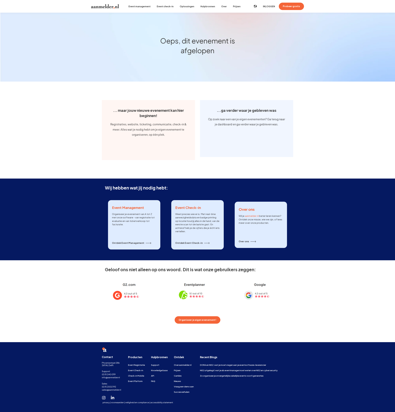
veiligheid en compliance (137, 402)
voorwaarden (117, 402)
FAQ (153, 381)
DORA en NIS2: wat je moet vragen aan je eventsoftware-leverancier (233, 365)
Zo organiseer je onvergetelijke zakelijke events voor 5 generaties (232, 375)
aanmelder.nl (252, 215)
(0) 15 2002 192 (109, 386)
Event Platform (135, 381)
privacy (106, 402)
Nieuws (177, 381)
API (152, 375)
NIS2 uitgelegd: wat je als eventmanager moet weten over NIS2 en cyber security (239, 370)
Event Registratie (136, 365)
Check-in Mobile (136, 375)
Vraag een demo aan (184, 386)
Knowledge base (159, 370)
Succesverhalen (181, 392)
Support (155, 365)
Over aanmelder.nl (182, 365)
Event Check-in (135, 370)
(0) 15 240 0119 (109, 374)
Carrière (177, 375)
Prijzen (177, 370)
